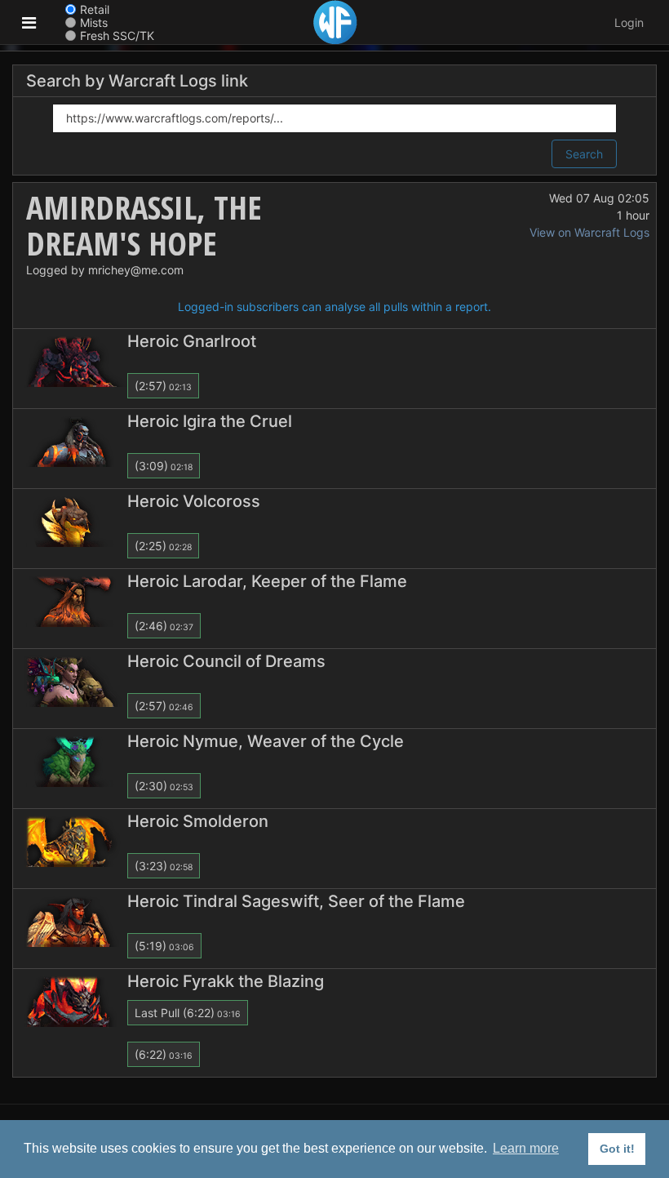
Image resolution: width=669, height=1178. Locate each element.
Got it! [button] (617, 1148)
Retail (94, 9)
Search (584, 154)
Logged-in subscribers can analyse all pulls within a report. (334, 306)
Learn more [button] (526, 1148)
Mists (94, 22)
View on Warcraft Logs (589, 232)
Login (629, 22)
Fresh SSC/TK (117, 35)
